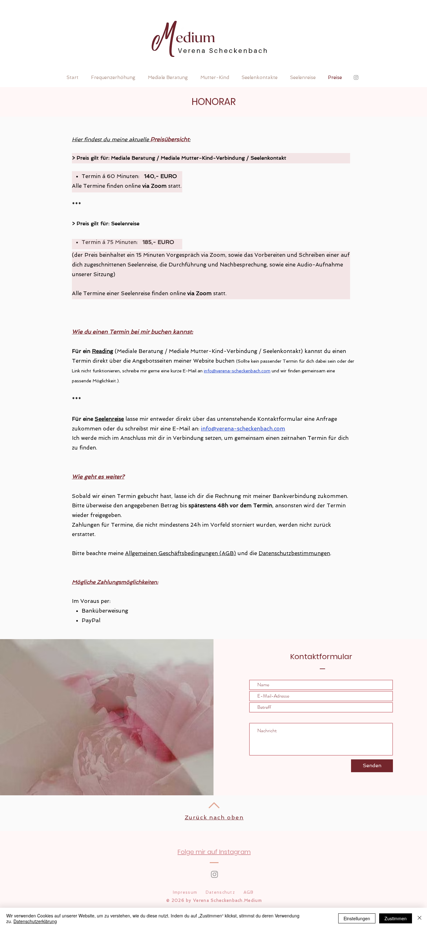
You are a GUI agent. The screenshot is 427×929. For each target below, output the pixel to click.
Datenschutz (220, 892)
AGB (249, 892)
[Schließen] (419, 918)
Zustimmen (395, 918)
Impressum (185, 892)
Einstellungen (357, 918)
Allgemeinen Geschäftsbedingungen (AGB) (180, 553)
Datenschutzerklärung (35, 921)
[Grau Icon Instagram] (214, 874)
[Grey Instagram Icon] (356, 77)
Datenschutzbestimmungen (294, 553)
